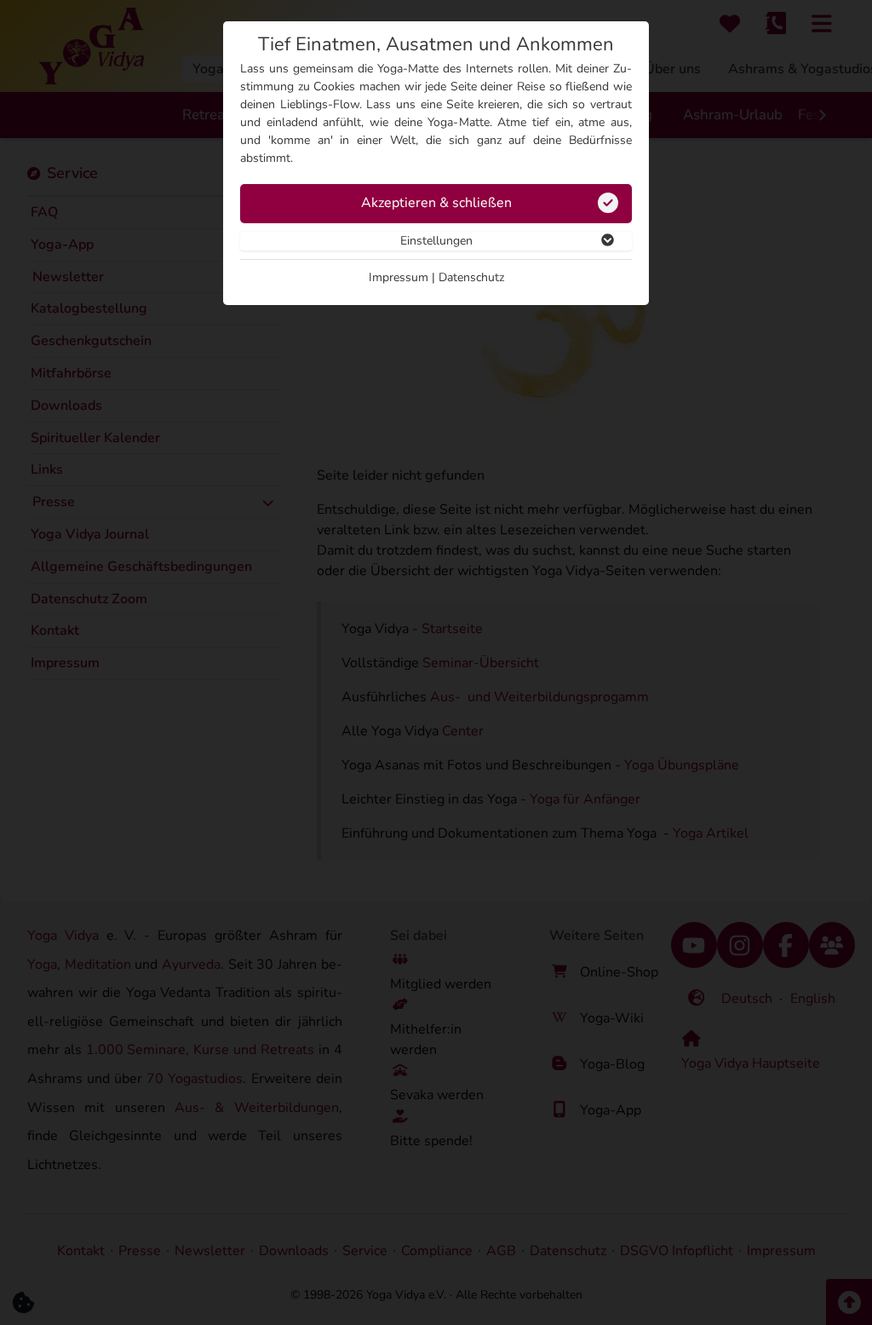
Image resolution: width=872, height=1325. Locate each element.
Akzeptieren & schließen (436, 202)
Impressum (398, 277)
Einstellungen (436, 241)
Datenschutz (471, 277)
